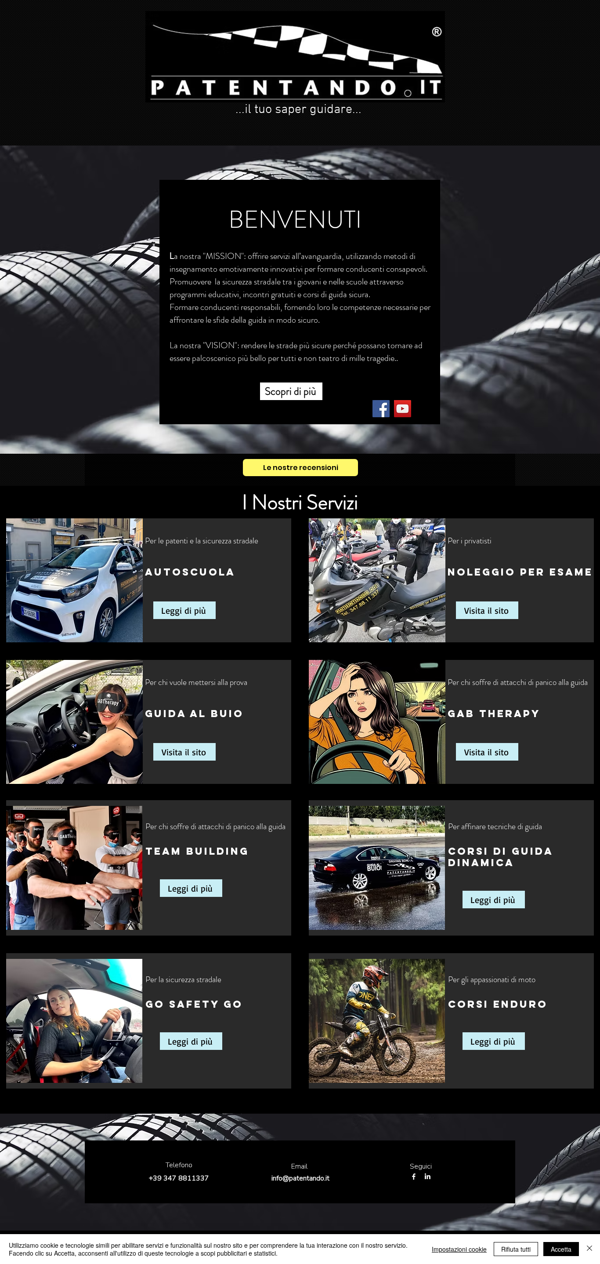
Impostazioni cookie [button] (459, 1249)
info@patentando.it (300, 1178)
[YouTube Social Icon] (402, 408)
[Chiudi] (589, 1249)
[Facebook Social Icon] (381, 408)
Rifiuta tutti (516, 1249)
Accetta (561, 1249)
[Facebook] (413, 1176)
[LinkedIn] (427, 1176)
